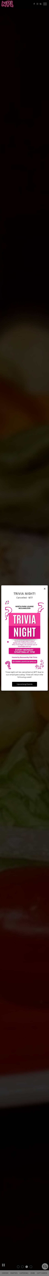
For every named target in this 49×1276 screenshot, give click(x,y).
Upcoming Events (24, 684)
